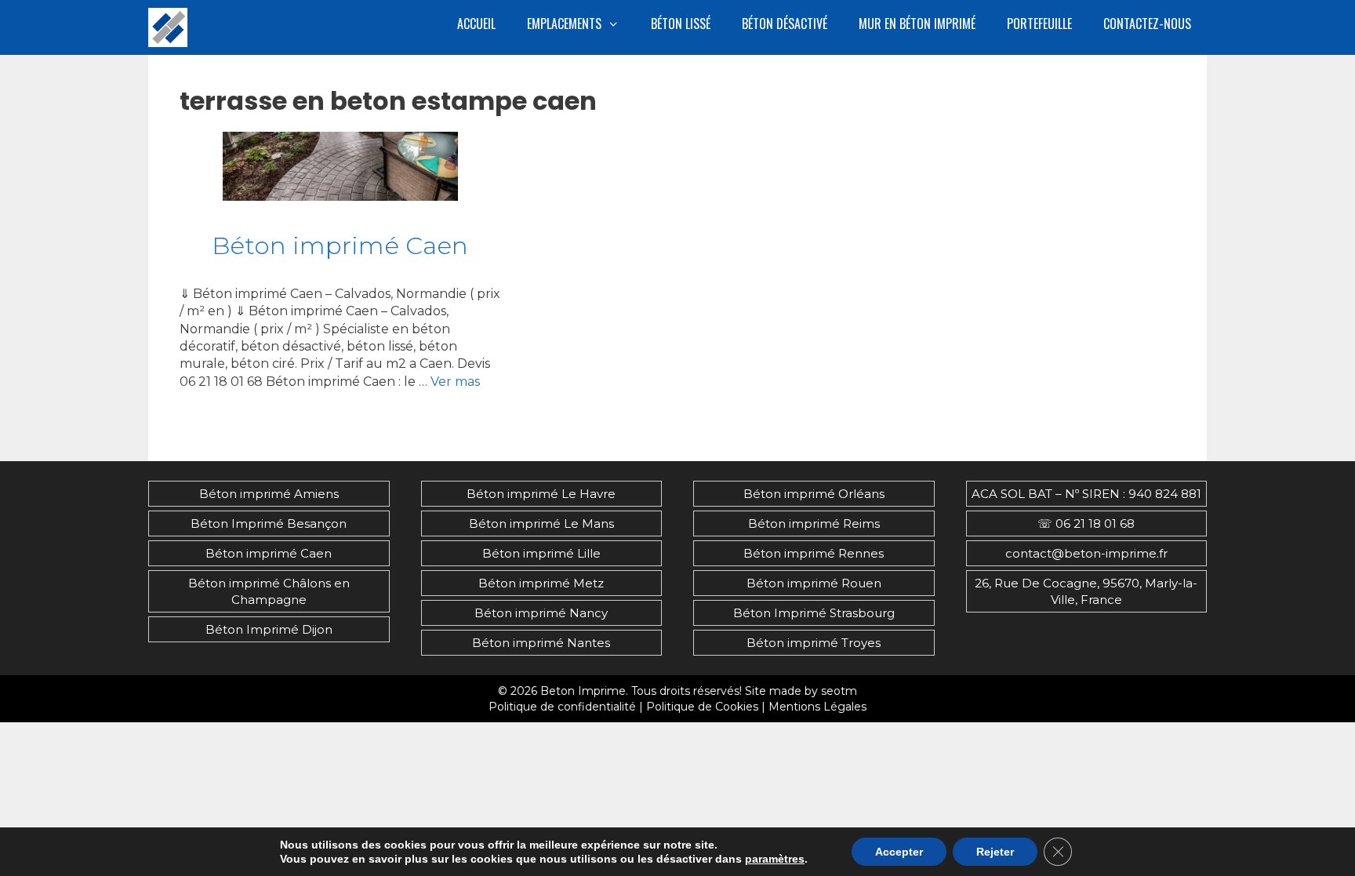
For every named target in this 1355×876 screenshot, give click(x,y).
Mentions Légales (817, 707)
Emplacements (564, 23)
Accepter (899, 851)
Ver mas (455, 381)
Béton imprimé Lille (541, 553)
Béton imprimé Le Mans (541, 523)
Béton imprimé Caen (340, 245)
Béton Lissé (680, 23)
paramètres (775, 858)
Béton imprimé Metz (541, 583)
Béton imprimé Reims (814, 523)
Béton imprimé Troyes (814, 642)
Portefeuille (1039, 23)
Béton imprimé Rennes (813, 553)
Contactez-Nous (1147, 23)
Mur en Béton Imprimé (917, 23)
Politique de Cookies (702, 707)
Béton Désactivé (784, 23)
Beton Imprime (583, 691)
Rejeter (995, 851)
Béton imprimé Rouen (814, 583)
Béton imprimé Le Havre (541, 493)
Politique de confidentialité (562, 707)
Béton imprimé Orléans (814, 493)
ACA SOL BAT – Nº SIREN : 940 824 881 (1086, 493)
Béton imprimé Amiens (269, 493)
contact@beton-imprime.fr (1086, 553)
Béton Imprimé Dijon (268, 629)
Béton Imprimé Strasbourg (814, 612)
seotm (839, 691)
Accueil (476, 23)
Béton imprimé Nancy (541, 612)
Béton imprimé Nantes (541, 642)
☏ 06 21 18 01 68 (1086, 523)
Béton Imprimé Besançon (269, 523)
